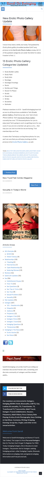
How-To (10, 284)
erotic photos (21, 157)
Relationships (9, 259)
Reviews (8, 273)
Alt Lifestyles (9, 251)
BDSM (9, 254)
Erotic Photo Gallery (10, 157)
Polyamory (10, 313)
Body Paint (33, 151)
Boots (28, 153)
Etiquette (10, 308)
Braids (10, 155)
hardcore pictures (9, 159)
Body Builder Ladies (23, 151)
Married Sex (11, 265)
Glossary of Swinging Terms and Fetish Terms (22, 472)
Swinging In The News (12, 330)
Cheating (10, 262)
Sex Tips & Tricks (13, 289)
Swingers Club (12, 316)
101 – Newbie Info (13, 305)
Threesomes (11, 327)
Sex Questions (12, 286)
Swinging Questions (14, 324)
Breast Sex (15, 155)
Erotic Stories (11, 332)
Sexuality (10, 297)
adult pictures (11, 151)
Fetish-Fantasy (12, 257)
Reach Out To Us (22, 473)
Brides (21, 155)
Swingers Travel (12, 321)
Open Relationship (13, 267)
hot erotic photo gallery (23, 159)
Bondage (9, 153)
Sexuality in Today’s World (14, 190)
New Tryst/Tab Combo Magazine (17, 178)
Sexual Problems (12, 294)
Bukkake (34, 155)
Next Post (34, 185)
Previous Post (10, 172)
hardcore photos (32, 157)
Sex (6, 278)
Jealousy (10, 311)
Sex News (10, 335)
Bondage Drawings (19, 153)
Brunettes (27, 155)
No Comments (7, 181)
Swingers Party (12, 319)
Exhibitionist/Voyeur (14, 281)
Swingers (8, 303)
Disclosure (22, 470)
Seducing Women (13, 270)
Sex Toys (10, 292)
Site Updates (9, 300)
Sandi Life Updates (11, 276)
